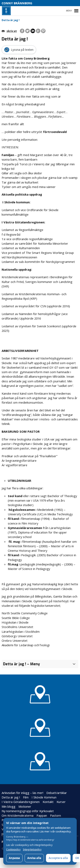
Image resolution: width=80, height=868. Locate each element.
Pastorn (55, 815)
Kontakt (48, 802)
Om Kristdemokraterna (17, 815)
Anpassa (14, 858)
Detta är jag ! (11, 797)
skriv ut (12, 31)
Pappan (42, 815)
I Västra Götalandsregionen (21, 802)
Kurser (61, 802)
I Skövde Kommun (44, 797)
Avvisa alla (34, 858)
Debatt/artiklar (56, 793)
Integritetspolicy (32, 849)
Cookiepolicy (13, 849)
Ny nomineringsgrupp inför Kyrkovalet (28, 811)
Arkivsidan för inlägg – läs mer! (22, 793)
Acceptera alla (58, 858)
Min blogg (8, 806)
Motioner (24, 806)
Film (26, 797)
